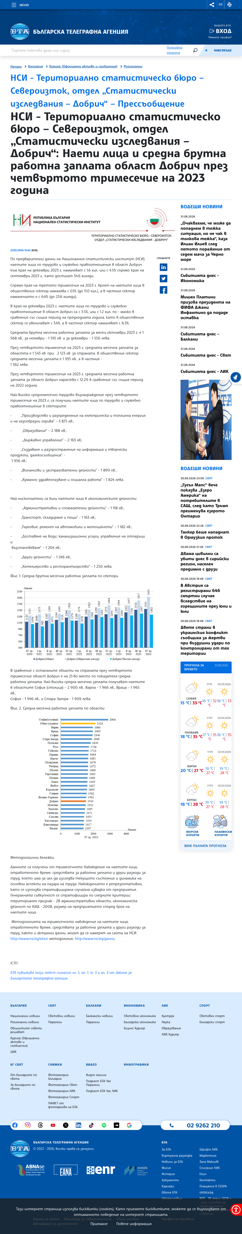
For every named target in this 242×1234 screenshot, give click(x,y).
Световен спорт (212, 1016)
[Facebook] (16, 1125)
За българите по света (22, 1087)
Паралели (55, 1022)
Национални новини (25, 1016)
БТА (164, 1142)
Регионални (133, 66)
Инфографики (136, 1065)
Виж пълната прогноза (205, 846)
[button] (212, 4)
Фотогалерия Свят (62, 1085)
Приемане (99, 1223)
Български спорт (212, 1022)
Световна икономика (140, 1016)
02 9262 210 (203, 1125)
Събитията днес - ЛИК (205, 371)
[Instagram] (29, 1125)
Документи (170, 1180)
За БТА (166, 1149)
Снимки (55, 1065)
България (35, 66)
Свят (209, 478)
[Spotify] (105, 1125)
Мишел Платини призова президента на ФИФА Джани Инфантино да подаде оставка (205, 307)
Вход (224, 31)
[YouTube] (54, 1125)
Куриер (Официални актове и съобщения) (83, 66)
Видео (91, 1065)
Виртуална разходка (177, 1156)
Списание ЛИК (209, 1168)
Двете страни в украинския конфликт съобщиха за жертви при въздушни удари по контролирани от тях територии (205, 640)
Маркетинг (207, 1156)
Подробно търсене (174, 50)
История (168, 1174)
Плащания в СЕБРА (213, 1186)
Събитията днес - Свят (206, 355)
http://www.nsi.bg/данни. (96, 938)
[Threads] (42, 1125)
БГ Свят (16, 1065)
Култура (168, 1016)
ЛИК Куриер (170, 1034)
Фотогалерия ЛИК (61, 1091)
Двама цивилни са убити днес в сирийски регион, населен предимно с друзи (205, 561)
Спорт (204, 1006)
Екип (202, 1174)
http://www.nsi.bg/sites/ (29, 938)
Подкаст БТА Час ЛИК (102, 1091)
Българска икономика (140, 1022)
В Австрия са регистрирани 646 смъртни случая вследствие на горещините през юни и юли (206, 598)
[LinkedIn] (80, 1125)
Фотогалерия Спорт (63, 1097)
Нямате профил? (220, 37)
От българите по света (23, 1077)
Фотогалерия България (58, 1077)
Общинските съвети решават (26, 1030)
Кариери (168, 1186)
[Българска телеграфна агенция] (20, 1148)
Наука (166, 1022)
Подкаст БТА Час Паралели (98, 1083)
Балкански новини (99, 1016)
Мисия (166, 1168)
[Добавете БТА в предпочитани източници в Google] (131, 1125)
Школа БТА (169, 1192)
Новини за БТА (172, 1162)
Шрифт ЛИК (208, 1149)
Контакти (207, 1180)
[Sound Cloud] (118, 1125)
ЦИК (13, 1052)
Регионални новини (24, 1022)
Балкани (93, 1006)
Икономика (134, 1006)
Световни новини (61, 1016)
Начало (16, 67)
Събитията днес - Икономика (200, 278)
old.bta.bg (206, 1192)
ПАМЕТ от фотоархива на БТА (63, 1105)
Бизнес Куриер (134, 1028)
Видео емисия (96, 1075)
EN (221, 4)
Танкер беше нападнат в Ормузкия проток (205, 534)
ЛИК (165, 1006)
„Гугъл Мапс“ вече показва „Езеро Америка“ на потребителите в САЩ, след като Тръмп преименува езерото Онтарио (204, 500)
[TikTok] (93, 1125)
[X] (67, 1125)
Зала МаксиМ (209, 1162)
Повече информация (134, 1223)
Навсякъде (223, 50)
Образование (171, 1028)
